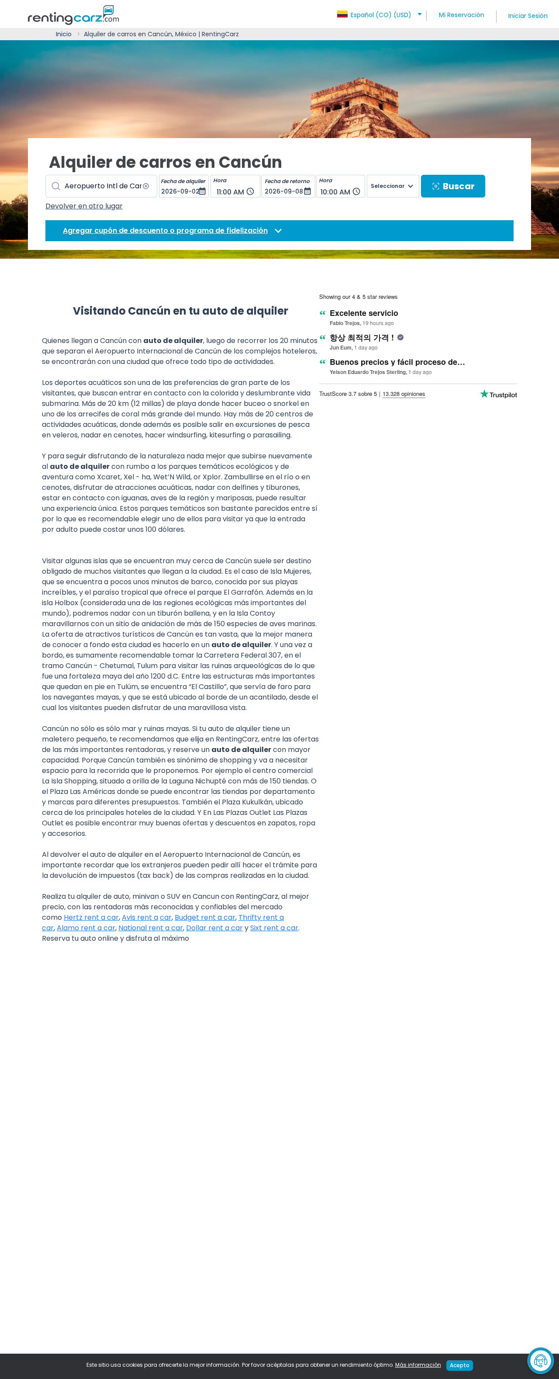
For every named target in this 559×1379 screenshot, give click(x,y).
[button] (380, 12)
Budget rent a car (205, 917)
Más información (418, 1365)
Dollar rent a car (214, 928)
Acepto (459, 1365)
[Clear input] (146, 186)
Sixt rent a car (274, 928)
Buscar (459, 186)
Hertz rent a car (91, 917)
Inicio (64, 34)
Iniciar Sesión (528, 15)
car (166, 917)
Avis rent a (140, 917)
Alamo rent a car (86, 928)
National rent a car (150, 928)
